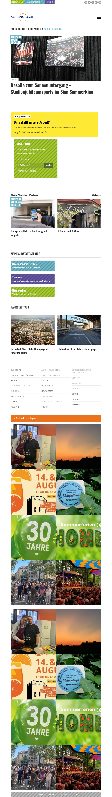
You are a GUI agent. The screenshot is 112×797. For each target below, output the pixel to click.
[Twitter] (89, 3)
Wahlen (75, 388)
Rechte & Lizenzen (46, 795)
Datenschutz (65, 795)
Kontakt (30, 795)
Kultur (44, 380)
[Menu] (99, 17)
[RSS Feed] (85, 3)
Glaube (14, 401)
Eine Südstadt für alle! (22, 375)
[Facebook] (92, 3)
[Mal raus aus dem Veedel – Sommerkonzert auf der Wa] (78, 582)
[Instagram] (99, 3)
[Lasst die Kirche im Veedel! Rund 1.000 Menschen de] (33, 582)
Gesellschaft (18, 396)
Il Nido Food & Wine (68, 231)
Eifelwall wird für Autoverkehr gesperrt (78, 349)
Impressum (80, 795)
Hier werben (17, 2)
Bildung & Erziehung (21, 385)
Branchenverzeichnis (35, 2)
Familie (14, 380)
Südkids (15, 391)
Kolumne (15, 407)
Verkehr (76, 383)
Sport (75, 394)
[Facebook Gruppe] (96, 3)
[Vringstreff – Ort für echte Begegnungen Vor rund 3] (33, 537)
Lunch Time (22, 159)
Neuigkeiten (47, 385)
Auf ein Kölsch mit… (51, 370)
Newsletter (47, 391)
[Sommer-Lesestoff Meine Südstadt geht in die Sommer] (78, 446)
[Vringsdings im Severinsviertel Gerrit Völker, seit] (78, 492)
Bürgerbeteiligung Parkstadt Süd (81, 371)
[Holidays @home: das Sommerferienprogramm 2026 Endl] (78, 537)
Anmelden (49, 165)
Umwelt (75, 378)
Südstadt (14, 80)
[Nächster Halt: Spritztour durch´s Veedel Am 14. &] (33, 492)
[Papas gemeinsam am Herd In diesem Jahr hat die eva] (33, 446)
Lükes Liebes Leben (50, 375)
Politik (44, 407)
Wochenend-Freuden (26, 171)
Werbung (76, 404)
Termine (50, 2)
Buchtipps (16, 370)
